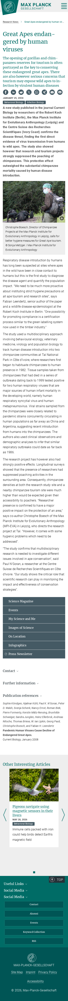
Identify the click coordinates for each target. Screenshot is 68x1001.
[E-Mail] (52, 92)
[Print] (60, 92)
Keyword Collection (34, 932)
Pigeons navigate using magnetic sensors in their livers (32, 811)
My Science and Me (21, 619)
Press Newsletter (20, 654)
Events (13, 610)
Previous (5, 815)
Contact (34, 904)
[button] (62, 218)
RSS (34, 941)
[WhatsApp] (36, 92)
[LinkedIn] (13, 92)
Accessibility (35, 981)
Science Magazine (20, 601)
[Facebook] (5, 92)
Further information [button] (19, 683)
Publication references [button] (21, 696)
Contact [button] (9, 671)
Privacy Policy (47, 972)
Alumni (34, 913)
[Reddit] (21, 92)
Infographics (17, 645)
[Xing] (44, 92)
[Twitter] (29, 92)
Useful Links (14, 884)
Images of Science (21, 628)
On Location (17, 636)
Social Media (14, 890)
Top (60, 880)
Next (63, 815)
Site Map (17, 972)
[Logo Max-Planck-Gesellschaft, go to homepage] (29, 7)
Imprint (30, 972)
